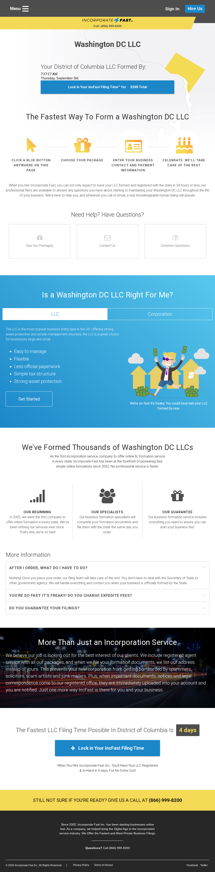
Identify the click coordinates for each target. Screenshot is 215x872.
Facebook (192, 865)
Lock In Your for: (107, 87)
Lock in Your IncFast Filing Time (110, 748)
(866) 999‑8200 (165, 800)
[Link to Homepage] (107, 20)
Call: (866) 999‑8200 (107, 26)
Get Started (29, 399)
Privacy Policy (81, 865)
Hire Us (195, 8)
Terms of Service (103, 865)
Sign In (172, 8)
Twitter (204, 865)
